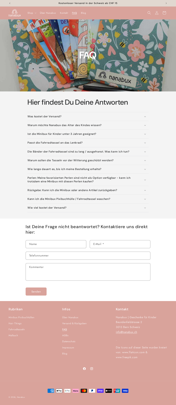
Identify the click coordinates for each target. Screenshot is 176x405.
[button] (31, 12)
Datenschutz (68, 341)
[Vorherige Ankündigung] (10, 3)
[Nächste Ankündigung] (166, 3)
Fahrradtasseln (17, 329)
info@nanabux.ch (126, 332)
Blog (64, 353)
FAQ (64, 329)
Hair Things (15, 323)
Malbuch (13, 335)
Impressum (68, 347)
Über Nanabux (70, 317)
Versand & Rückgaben (74, 323)
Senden (36, 292)
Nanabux (21, 397)
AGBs (65, 335)
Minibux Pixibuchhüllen (21, 317)
